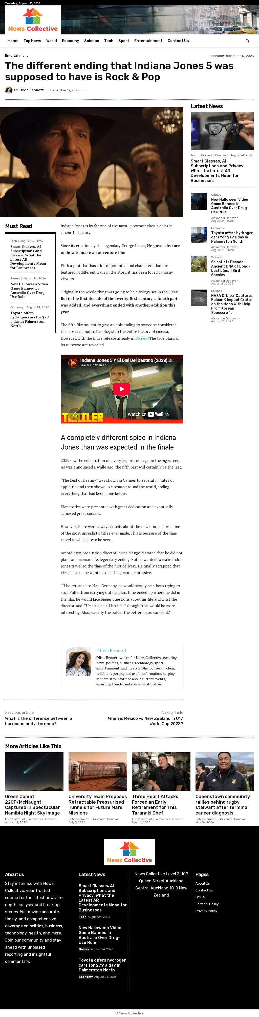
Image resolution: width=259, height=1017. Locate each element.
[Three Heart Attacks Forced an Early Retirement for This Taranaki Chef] (161, 771)
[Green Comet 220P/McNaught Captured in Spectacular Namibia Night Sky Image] (34, 771)
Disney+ (142, 338)
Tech (13, 241)
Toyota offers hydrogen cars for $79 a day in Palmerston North (29, 319)
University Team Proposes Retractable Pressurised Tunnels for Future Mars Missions (98, 805)
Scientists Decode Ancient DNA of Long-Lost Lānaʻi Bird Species (230, 268)
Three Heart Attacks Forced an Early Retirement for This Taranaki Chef (155, 805)
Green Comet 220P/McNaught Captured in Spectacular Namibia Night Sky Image (32, 805)
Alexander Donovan (214, 155)
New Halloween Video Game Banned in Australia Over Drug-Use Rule (29, 290)
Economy (16, 307)
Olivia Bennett (31, 90)
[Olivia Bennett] (9, 90)
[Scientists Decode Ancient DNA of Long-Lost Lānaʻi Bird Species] (199, 264)
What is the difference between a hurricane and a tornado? (38, 721)
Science (216, 257)
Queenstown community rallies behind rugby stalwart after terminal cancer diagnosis (223, 805)
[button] (247, 40)
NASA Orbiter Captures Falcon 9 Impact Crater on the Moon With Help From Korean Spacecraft (232, 304)
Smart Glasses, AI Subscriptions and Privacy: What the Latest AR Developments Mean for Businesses (28, 257)
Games (15, 278)
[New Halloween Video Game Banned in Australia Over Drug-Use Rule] (199, 201)
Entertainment (16, 55)
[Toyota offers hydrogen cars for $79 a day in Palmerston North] (199, 235)
